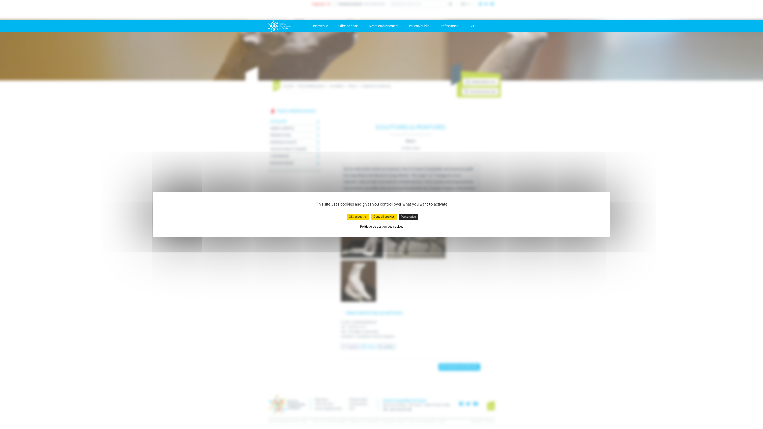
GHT (473, 26)
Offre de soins (348, 26)
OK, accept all (358, 216)
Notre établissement (384, 26)
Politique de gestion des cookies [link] (381, 226)
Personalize (408, 216)
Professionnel (449, 26)
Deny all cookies (384, 216)
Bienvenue (320, 26)
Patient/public (419, 26)
